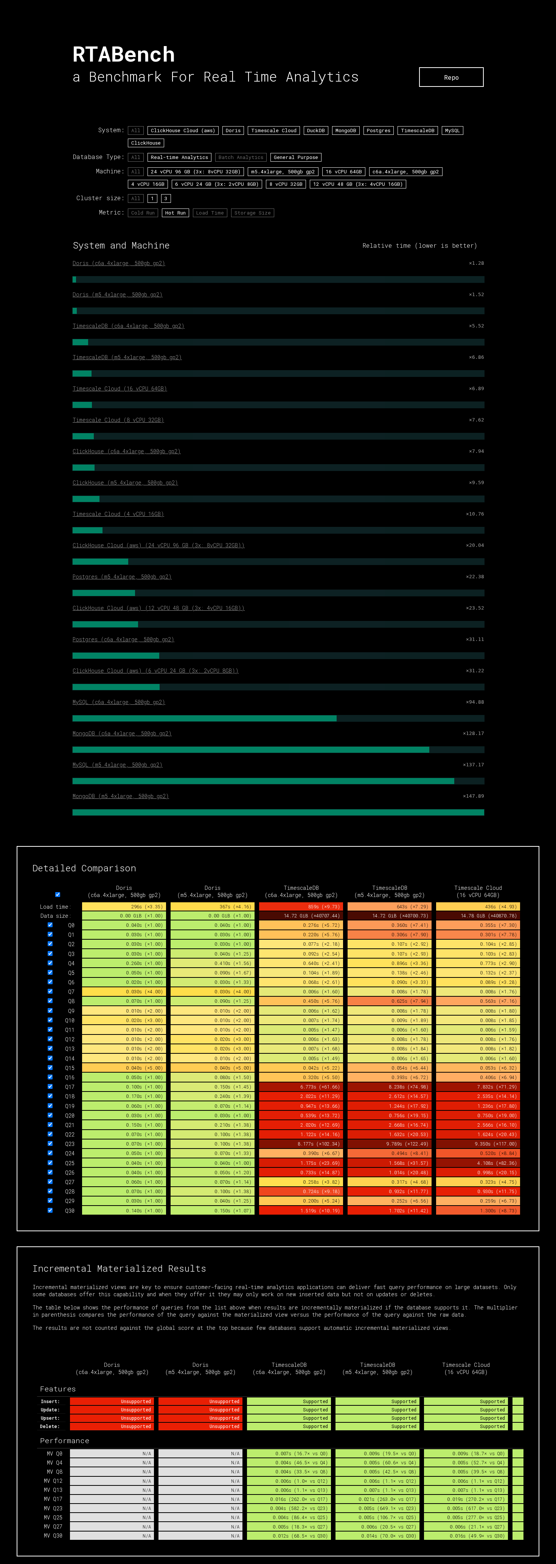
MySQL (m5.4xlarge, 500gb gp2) (118, 764)
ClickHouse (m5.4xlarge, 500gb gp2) (125, 482)
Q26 (70, 1172)
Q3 (71, 953)
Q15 (70, 1067)
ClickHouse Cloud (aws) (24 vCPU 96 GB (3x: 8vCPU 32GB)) (159, 545)
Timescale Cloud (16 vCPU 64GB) (120, 388)
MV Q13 (53, 1489)
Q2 (71, 944)
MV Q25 (53, 1517)
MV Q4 (54, 1462)
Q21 (70, 1125)
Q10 (70, 1020)
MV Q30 (53, 1535)
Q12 (70, 1039)
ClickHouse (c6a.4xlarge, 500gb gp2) (127, 451)
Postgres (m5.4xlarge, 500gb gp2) (122, 576)
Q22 (70, 1134)
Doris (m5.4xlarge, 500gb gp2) (118, 294)
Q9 (71, 1010)
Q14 (70, 1058)
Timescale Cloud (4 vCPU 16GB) (118, 513)
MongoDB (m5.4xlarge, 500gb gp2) (121, 796)
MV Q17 (53, 1498)
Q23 (70, 1143)
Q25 (70, 1163)
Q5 (71, 972)
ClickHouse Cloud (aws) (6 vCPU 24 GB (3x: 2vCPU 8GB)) (156, 670)
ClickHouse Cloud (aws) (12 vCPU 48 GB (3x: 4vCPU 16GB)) (159, 607)
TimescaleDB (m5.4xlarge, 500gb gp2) (127, 357)
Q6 (71, 982)
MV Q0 (54, 1453)
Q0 (71, 925)
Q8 (71, 1001)
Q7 (71, 991)
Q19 (70, 1106)
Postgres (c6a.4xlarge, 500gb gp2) (123, 639)
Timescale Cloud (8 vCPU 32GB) (118, 419)
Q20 (70, 1115)
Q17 (70, 1086)
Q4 (71, 963)
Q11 (70, 1029)
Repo (451, 77)
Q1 (71, 934)
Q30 (70, 1210)
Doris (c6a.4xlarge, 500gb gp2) (119, 263)
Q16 (70, 1077)
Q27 (70, 1182)
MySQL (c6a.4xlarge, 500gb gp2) (119, 702)
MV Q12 (53, 1480)
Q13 (70, 1048)
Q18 (70, 1096)
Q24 (70, 1153)
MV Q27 (53, 1526)
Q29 (70, 1200)
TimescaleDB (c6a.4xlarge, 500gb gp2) (129, 325)
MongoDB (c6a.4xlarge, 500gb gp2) (122, 733)
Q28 (70, 1191)
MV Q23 (53, 1508)
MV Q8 (54, 1471)
